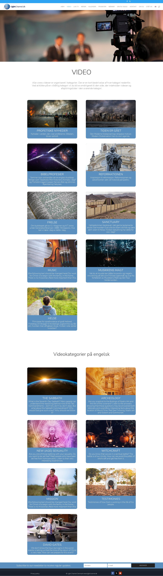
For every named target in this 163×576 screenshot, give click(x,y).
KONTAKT (133, 7)
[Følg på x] (116, 573)
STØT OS (149, 7)
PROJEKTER (102, 7)
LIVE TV (76, 7)
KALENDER (92, 7)
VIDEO (69, 7)
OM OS (141, 7)
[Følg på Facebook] (112, 573)
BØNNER (112, 7)
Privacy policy (35, 574)
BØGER (83, 7)
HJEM (62, 7)
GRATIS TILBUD (122, 7)
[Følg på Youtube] (120, 573)
